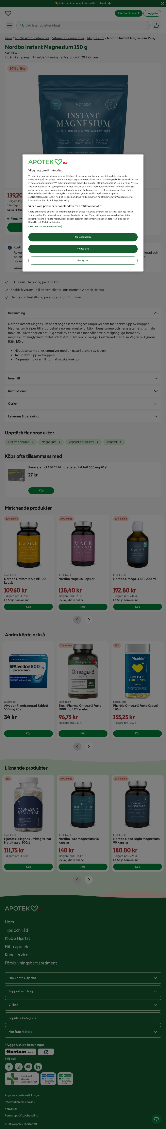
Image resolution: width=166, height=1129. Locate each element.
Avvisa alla (83, 248)
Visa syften (83, 260)
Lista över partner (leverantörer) (45, 226)
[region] (83, 213)
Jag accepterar (83, 237)
